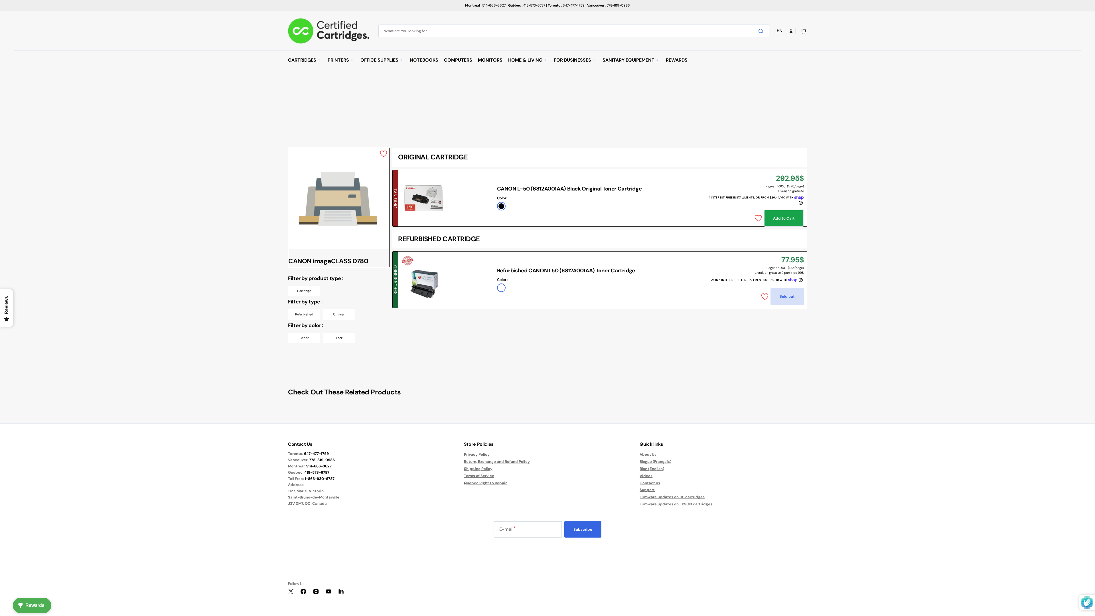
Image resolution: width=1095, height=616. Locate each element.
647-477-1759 (316, 453)
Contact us (650, 483)
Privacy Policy (477, 454)
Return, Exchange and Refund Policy (497, 461)
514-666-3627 (319, 466)
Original (338, 314)
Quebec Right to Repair (485, 483)
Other (304, 338)
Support (647, 489)
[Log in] (791, 31)
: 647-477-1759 (566, 5)
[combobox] (573, 31)
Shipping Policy (478, 468)
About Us (648, 454)
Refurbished (304, 314)
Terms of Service (479, 475)
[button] (780, 31)
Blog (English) (652, 468)
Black (339, 338)
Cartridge (304, 291)
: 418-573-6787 (526, 5)
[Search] (762, 31)
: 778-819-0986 (608, 5)
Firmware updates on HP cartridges (672, 497)
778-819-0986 (322, 459)
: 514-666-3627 (485, 5)
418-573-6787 (316, 472)
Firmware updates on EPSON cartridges (676, 504)
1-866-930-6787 (319, 478)
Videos (646, 475)
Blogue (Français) (655, 461)
